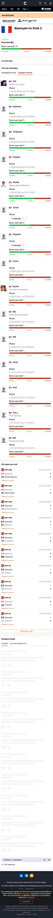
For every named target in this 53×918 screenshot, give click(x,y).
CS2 (11, 9)
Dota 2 (4, 9)
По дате (4, 644)
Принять (26, 902)
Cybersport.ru (21, 914)
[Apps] (40, 3)
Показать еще (26, 631)
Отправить (49, 860)
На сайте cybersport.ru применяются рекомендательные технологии (26, 886)
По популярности (18, 644)
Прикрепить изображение (44, 860)
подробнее (25, 893)
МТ (18, 9)
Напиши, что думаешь (12, 860)
